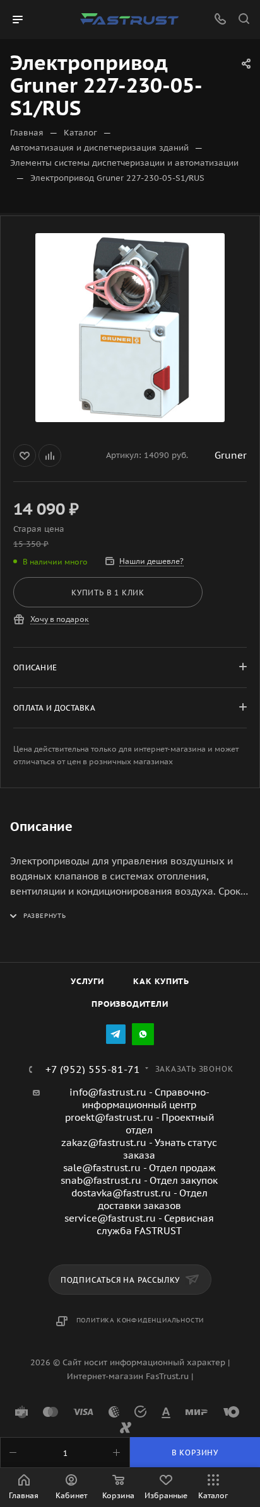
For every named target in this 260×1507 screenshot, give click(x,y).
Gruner (231, 455)
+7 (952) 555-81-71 (92, 1069)
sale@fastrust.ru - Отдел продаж (139, 1168)
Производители (130, 1004)
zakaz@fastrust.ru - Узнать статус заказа (139, 1149)
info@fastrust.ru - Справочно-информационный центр (139, 1098)
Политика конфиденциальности (140, 1320)
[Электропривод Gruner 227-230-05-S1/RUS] (130, 327)
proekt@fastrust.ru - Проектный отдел (139, 1123)
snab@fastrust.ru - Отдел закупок (139, 1180)
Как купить (161, 981)
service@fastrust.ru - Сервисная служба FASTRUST (139, 1224)
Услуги (87, 981)
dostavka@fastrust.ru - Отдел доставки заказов (139, 1199)
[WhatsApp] (143, 1034)
